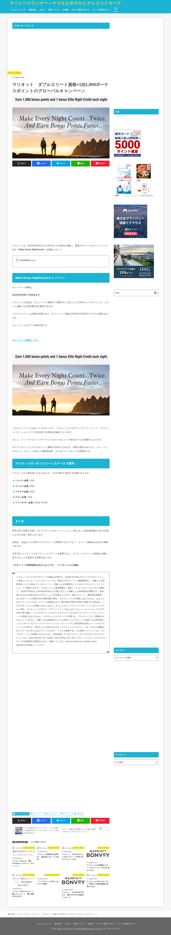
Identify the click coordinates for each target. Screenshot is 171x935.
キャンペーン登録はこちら (25, 340)
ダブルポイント (53, 814)
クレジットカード (18, 10)
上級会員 (79, 814)
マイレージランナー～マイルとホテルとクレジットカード (65, 3)
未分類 (65, 10)
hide (33, 260)
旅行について (53, 10)
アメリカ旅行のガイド (102, 10)
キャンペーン (38, 814)
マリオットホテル (14, 73)
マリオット (67, 814)
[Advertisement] (61, 49)
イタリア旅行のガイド (80, 10)
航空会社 (32, 10)
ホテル (42, 10)
